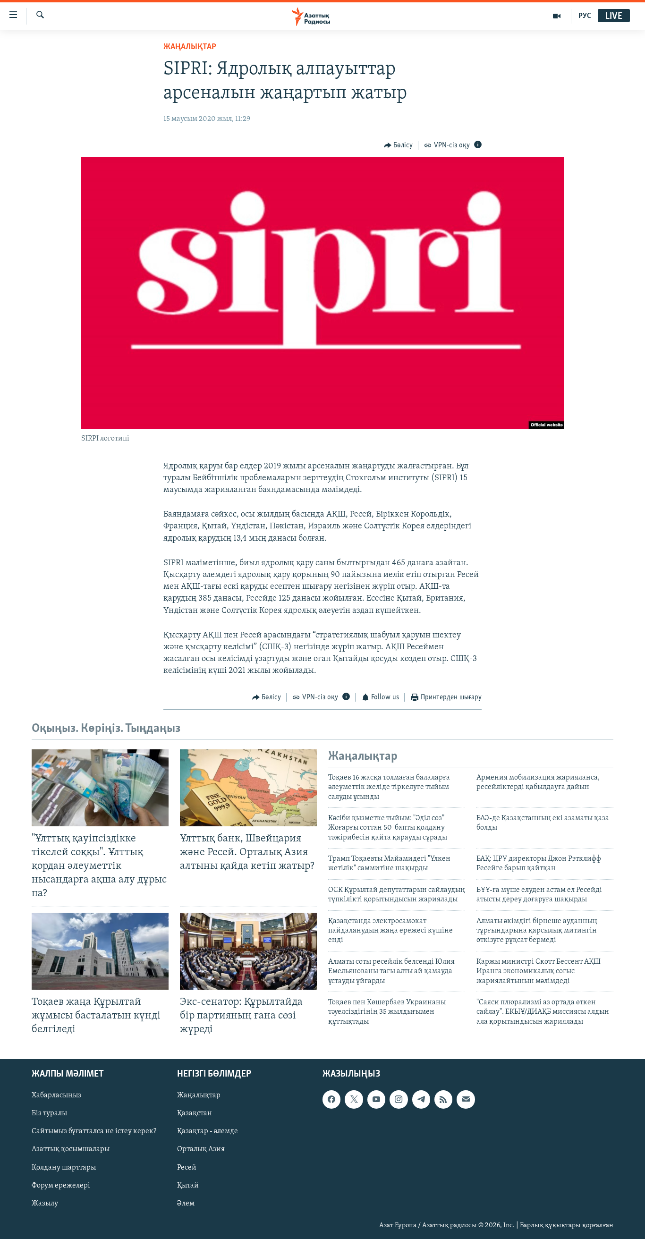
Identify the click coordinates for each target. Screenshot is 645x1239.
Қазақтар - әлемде (207, 1132)
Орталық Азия (201, 1150)
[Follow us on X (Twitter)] (354, 1099)
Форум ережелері (61, 1185)
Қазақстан (194, 1113)
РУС (584, 16)
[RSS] (443, 1099)
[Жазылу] (466, 1099)
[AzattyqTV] (557, 16)
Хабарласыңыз (56, 1095)
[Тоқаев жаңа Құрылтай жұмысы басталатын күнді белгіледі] (100, 951)
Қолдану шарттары (64, 1167)
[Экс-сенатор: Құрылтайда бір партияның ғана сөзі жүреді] (248, 951)
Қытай (188, 1185)
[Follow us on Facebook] (331, 1099)
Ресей (186, 1167)
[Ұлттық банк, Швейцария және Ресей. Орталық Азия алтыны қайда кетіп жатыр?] (248, 787)
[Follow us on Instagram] (398, 1099)
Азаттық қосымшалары (71, 1150)
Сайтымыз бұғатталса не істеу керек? (94, 1132)
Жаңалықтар (199, 1095)
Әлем (186, 1203)
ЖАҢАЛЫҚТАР (189, 47)
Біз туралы (49, 1113)
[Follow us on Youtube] (376, 1099)
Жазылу (45, 1203)
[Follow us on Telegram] (421, 1099)
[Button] (398, 145)
